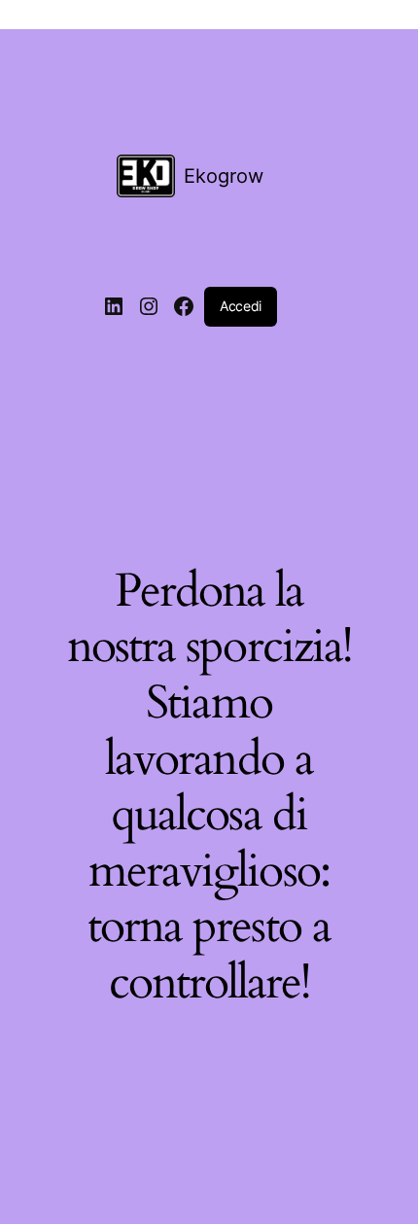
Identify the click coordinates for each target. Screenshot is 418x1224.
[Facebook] (183, 306)
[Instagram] (148, 306)
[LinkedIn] (113, 306)
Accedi (240, 305)
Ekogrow (223, 176)
